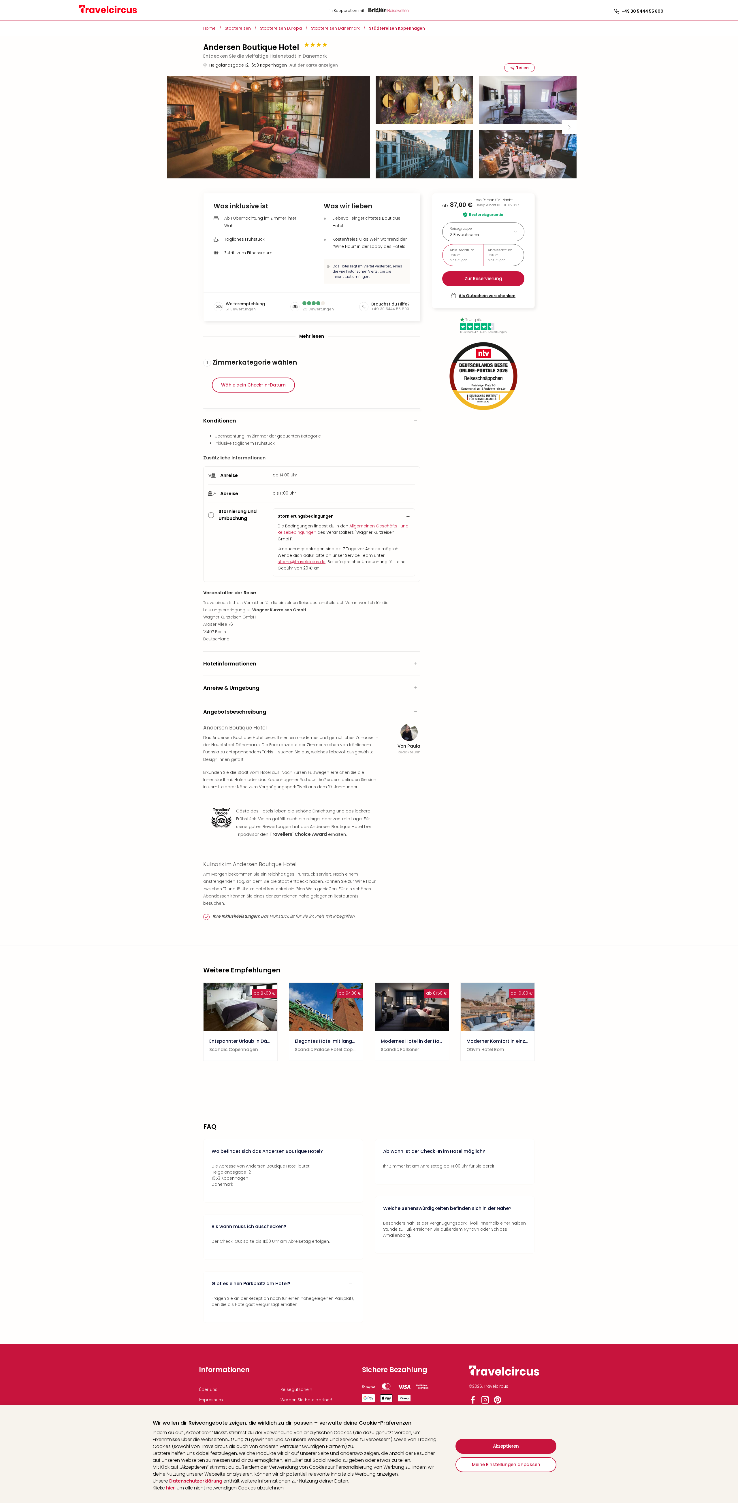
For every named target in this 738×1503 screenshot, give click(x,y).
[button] (268, 127)
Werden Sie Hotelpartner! (306, 1400)
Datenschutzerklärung (195, 1481)
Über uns (208, 1389)
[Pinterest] (498, 1402)
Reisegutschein (296, 1389)
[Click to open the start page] (504, 1375)
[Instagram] (485, 1402)
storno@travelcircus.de (301, 562)
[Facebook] (473, 1402)
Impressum (211, 1400)
